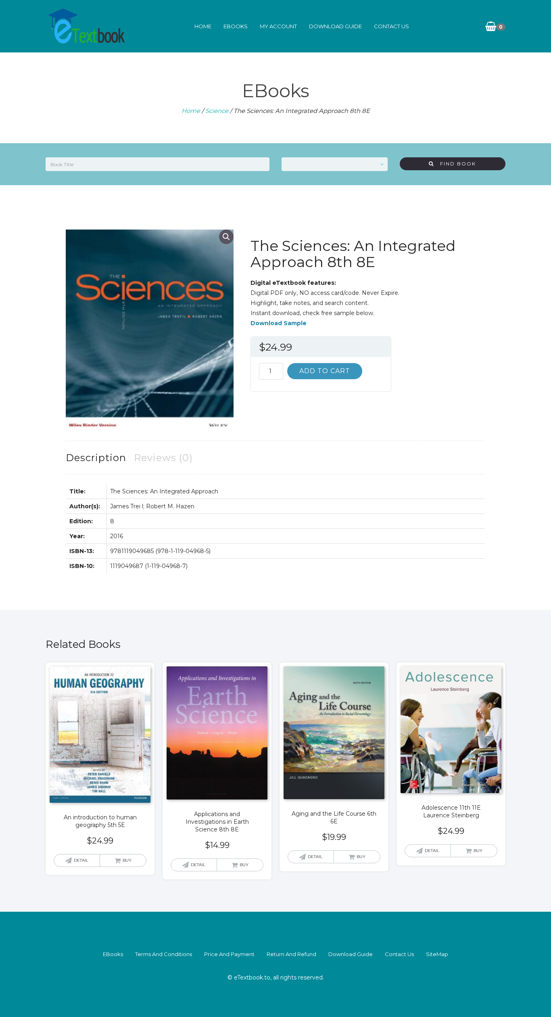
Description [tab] (96, 458)
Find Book (455, 164)
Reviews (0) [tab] (163, 458)
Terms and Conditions (163, 954)
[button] (226, 237)
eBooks (235, 26)
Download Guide (335, 26)
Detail (81, 860)
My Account (278, 26)
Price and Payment (229, 954)
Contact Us (391, 26)
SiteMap (437, 954)
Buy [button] (127, 860)
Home (202, 26)
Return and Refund (291, 954)
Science (216, 111)
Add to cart (324, 371)
